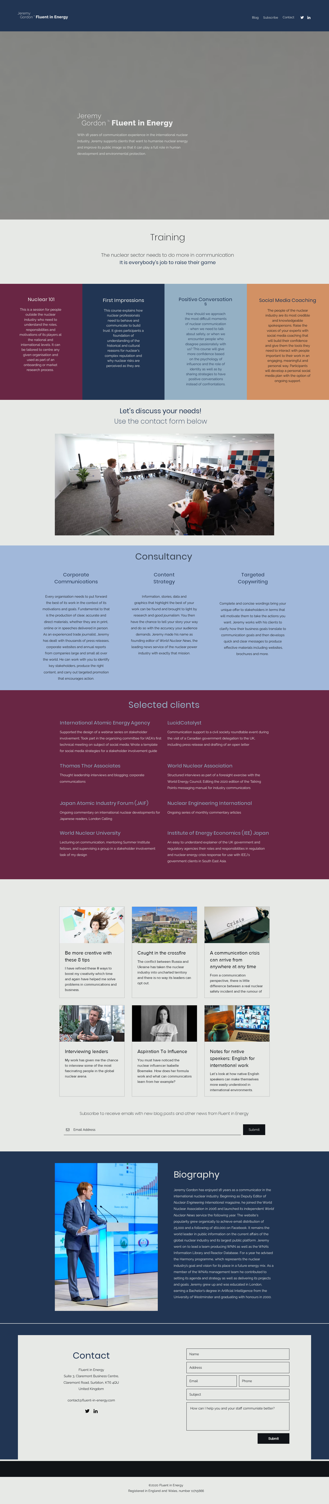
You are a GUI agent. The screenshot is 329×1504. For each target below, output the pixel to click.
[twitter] (302, 17)
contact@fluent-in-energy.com (91, 1400)
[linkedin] (309, 17)
